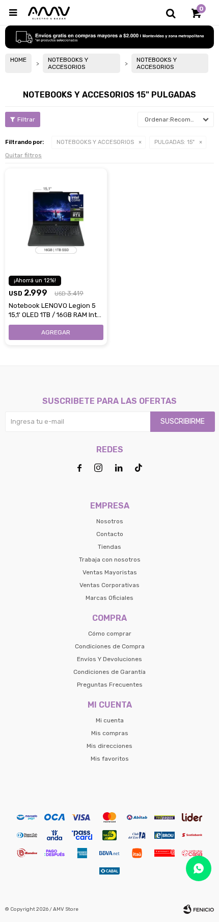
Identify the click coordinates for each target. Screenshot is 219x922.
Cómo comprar (109, 633)
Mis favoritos (110, 758)
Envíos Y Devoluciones (109, 659)
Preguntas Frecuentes (110, 684)
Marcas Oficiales (109, 597)
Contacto (109, 534)
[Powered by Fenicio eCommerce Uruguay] (198, 909)
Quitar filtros (23, 155)
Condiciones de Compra (110, 646)
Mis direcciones (109, 745)
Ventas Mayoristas (110, 572)
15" (174, 142)
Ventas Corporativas (109, 585)
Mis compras (109, 733)
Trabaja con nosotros (110, 559)
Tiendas (109, 546)
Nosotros (109, 521)
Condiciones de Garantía (109, 671)
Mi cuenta (110, 720)
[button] (170, 13)
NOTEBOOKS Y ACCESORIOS (95, 142)
